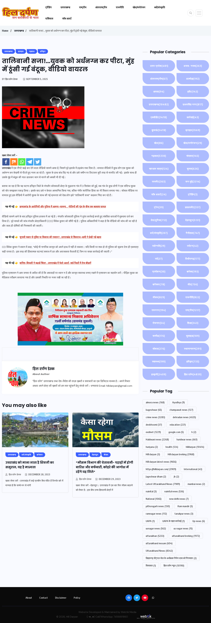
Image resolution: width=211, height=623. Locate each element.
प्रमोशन (159, 271)
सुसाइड (193, 335)
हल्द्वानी (158, 374)
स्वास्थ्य (159, 361)
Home (5, 30)
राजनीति (120, 7)
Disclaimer (60, 597)
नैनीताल (193, 232)
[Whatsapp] (21, 161)
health (172, 446)
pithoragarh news (158, 506)
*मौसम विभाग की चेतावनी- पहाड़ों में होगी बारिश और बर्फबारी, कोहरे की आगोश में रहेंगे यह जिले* (104, 467)
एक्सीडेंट (159, 117)
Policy (77, 597)
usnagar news (156, 528)
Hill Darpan (72, 616)
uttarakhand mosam (159, 543)
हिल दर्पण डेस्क (15, 474)
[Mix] (13, 161)
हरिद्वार (192, 361)
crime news (155, 417)
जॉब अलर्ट (67, 18)
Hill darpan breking (181, 454)
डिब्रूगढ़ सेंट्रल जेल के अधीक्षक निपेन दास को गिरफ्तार (171, 558)
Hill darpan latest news (161, 461)
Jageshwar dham (156, 476)
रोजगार (159, 322)
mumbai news (196, 483)
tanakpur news (184, 513)
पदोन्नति (158, 245)
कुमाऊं (159, 130)
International (193, 469)
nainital (151, 491)
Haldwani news (157, 439)
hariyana (152, 446)
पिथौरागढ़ (192, 258)
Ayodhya (178, 402)
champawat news (181, 409)
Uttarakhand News (159, 550)
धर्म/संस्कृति (159, 7)
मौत (193, 284)
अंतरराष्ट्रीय (101, 7)
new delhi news (179, 498)
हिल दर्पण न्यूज (174, 565)
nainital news (174, 491)
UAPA (150, 520)
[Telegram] (29, 161)
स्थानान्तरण (193, 348)
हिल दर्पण (193, 374)
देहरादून (192, 220)
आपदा (158, 91)
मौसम (159, 297)
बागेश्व (193, 271)
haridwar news (187, 439)
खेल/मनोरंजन (139, 7)
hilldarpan (195, 446)
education (178, 424)
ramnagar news (156, 513)
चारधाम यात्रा (159, 168)
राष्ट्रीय (82, 7)
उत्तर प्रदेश (159, 65)
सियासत (151, 565)
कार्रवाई (193, 117)
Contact (43, 597)
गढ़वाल (158, 155)
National (153, 498)
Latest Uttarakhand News (163, 483)
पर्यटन (192, 245)
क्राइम (192, 130)
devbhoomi (154, 424)
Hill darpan (153, 454)
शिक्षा (192, 322)
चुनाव (193, 168)
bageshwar (154, 409)
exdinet (153, 431)
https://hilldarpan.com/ (161, 469)
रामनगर (159, 310)
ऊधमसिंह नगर (193, 104)
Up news (198, 520)
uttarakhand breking (186, 535)
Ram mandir (185, 506)
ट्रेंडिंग (48, 7)
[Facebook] (6, 161)
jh (176, 476)
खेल (159, 142)
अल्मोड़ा (193, 78)
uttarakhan (155, 535)
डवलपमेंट (193, 207)
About (29, 597)
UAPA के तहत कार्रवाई (173, 520)
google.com (176, 431)
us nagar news (183, 528)
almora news (155, 402)
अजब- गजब (193, 65)
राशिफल (49, 18)
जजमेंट (159, 181)
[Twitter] (37, 161)
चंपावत (192, 155)
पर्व (159, 258)
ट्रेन (159, 207)
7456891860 (120, 616)
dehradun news (184, 417)
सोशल (159, 348)
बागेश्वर (159, 284)
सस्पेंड (159, 335)
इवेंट (192, 91)
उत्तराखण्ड (65, 7)
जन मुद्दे (192, 181)
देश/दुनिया (159, 220)
